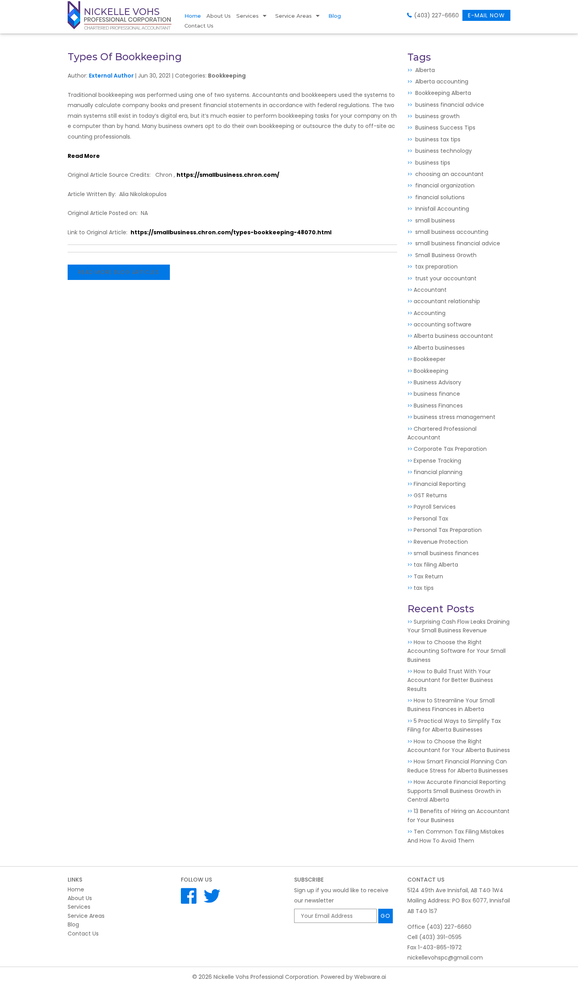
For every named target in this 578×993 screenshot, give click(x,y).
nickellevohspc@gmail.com (445, 958)
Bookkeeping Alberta (442, 93)
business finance (437, 394)
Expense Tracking (437, 461)
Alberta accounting (441, 81)
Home (192, 16)
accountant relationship (447, 301)
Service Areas (293, 16)
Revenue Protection (441, 542)
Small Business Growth (445, 255)
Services (247, 16)
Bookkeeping (227, 76)
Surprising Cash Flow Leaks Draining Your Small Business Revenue (458, 626)
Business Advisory (437, 382)
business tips (432, 163)
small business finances (446, 553)
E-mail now (486, 15)
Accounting (429, 313)
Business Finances (438, 405)
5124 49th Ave (455, 890)
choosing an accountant (449, 174)
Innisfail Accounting (441, 209)
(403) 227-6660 (436, 15)
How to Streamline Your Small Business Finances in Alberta (451, 705)
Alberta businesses (439, 348)
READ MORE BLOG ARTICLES (118, 272)
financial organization (444, 185)
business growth (437, 116)
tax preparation (436, 266)
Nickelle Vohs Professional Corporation (266, 977)
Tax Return (428, 576)
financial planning (438, 472)
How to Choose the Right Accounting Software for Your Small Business (456, 651)
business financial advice (449, 105)
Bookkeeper (429, 359)
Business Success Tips (444, 128)
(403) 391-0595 (440, 937)
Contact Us (199, 25)
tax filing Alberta (436, 565)
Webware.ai (370, 977)
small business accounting (451, 232)
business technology (443, 151)
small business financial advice (457, 243)
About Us (218, 16)
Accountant (430, 290)
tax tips (424, 588)
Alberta (424, 70)
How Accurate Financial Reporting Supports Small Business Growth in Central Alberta (456, 791)
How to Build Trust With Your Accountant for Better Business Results (450, 680)
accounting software (442, 324)
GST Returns (430, 495)
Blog (334, 16)
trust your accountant (445, 278)
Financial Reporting (440, 484)
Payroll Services (435, 507)
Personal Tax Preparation (448, 530)
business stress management (454, 417)
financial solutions (439, 197)
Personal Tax (431, 518)
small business (434, 220)
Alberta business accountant (453, 336)
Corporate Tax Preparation (450, 449)
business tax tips (437, 139)
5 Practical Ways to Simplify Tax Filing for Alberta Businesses (454, 725)
